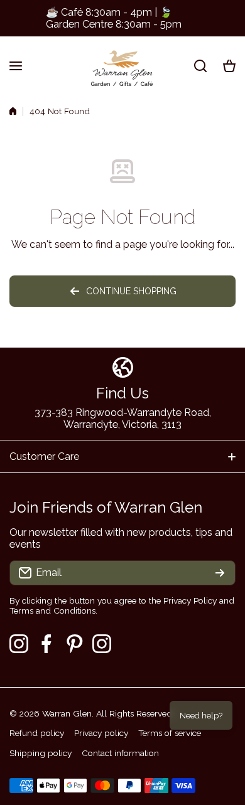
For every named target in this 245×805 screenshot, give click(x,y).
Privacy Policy (190, 600)
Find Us (122, 393)
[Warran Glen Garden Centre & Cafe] (122, 65)
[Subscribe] (220, 572)
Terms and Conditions (52, 610)
